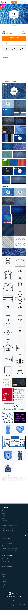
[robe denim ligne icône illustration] (8, 594)
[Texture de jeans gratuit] (8, 137)
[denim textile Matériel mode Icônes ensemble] (19, 593)
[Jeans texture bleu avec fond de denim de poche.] (7, 164)
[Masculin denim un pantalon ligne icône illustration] (8, 401)
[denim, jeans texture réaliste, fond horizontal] (8, 196)
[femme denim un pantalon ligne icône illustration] (8, 425)
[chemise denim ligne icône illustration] (8, 521)
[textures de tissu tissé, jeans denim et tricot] (13, 204)
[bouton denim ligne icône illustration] (8, 449)
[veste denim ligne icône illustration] (8, 509)
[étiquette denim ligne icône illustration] (8, 558)
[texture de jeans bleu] (7, 213)
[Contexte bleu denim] (9, 297)
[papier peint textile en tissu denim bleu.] (9, 278)
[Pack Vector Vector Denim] (8, 129)
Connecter (21, 2)
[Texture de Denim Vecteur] (7, 188)
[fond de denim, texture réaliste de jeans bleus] (9, 230)
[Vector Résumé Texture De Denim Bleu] (19, 172)
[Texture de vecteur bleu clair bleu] (8, 103)
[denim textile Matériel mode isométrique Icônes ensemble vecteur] (8, 344)
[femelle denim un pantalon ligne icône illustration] (8, 485)
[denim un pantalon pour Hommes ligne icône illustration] (8, 473)
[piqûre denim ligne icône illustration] (8, 437)
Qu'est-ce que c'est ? (16, 54)
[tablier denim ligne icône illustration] (8, 534)
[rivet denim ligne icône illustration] (8, 546)
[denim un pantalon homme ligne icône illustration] (8, 497)
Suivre (23, 33)
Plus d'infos (5, 56)
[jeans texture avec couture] (8, 308)
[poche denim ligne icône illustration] (8, 582)
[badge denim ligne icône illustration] (8, 389)
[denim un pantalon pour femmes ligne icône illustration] (8, 461)
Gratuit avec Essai (14, 38)
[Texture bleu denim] (19, 222)
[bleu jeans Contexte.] (13, 355)
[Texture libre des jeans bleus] (8, 112)
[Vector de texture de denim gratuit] (19, 164)
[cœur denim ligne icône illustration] (8, 377)
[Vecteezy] (2, 2)
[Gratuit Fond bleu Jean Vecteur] (8, 146)
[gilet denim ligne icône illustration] (8, 570)
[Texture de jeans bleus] (8, 155)
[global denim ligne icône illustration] (8, 365)
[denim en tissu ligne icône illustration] (8, 413)
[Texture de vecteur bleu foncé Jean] (8, 243)
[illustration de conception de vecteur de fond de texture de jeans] (13, 90)
